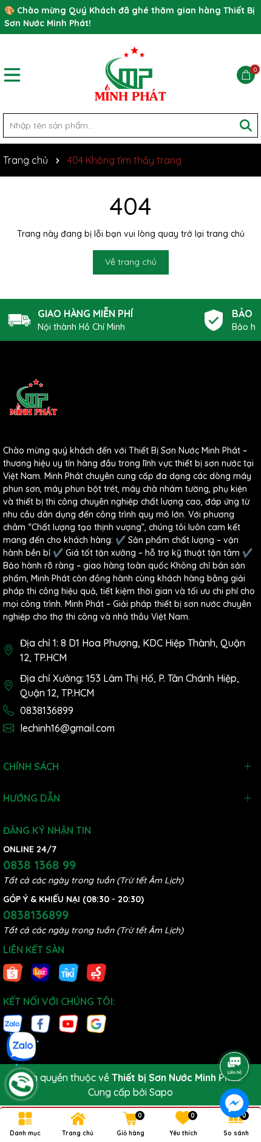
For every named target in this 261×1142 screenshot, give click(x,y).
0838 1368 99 (39, 864)
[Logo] (130, 73)
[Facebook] (40, 1022)
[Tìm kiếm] (246, 125)
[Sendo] (96, 971)
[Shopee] (12, 971)
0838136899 (46, 710)
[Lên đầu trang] (235, 1032)
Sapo (161, 1092)
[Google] (96, 1022)
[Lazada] (40, 971)
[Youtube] (68, 1022)
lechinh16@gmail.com (67, 728)
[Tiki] (68, 971)
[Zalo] (12, 1022)
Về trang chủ (131, 261)
